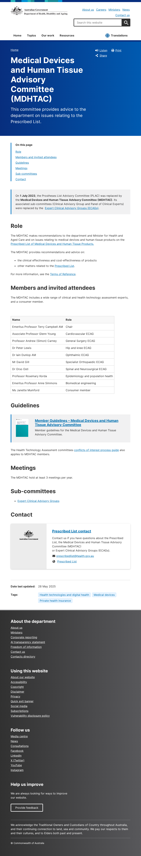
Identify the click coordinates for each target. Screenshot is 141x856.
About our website (23, 677)
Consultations (20, 746)
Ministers (114, 9)
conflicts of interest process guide (96, 450)
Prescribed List (64, 266)
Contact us (122, 15)
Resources (67, 35)
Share (103, 55)
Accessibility (19, 682)
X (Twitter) (17, 760)
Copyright (17, 687)
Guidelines (22, 162)
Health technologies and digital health (64, 595)
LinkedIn (16, 755)
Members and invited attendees (36, 157)
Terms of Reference (62, 274)
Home (17, 35)
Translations (119, 35)
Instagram (17, 770)
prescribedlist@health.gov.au (75, 556)
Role (18, 151)
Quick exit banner (22, 701)
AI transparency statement (28, 642)
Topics (31, 35)
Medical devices (104, 595)
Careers (101, 9)
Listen (103, 50)
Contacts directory (23, 656)
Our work (47, 35)
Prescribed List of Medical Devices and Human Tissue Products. (52, 244)
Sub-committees (26, 173)
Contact (20, 179)
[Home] (39, 10)
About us (88, 9)
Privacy (15, 696)
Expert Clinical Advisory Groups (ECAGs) (72, 208)
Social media (19, 706)
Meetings (21, 168)
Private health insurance (55, 600)
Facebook (17, 750)
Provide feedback (26, 807)
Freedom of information (26, 647)
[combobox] (98, 22)
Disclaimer (17, 691)
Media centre (19, 736)
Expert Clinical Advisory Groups (38, 501)
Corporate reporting (24, 637)
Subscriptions (19, 711)
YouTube (16, 765)
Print (118, 50)
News (126, 9)
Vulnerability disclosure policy (30, 715)
